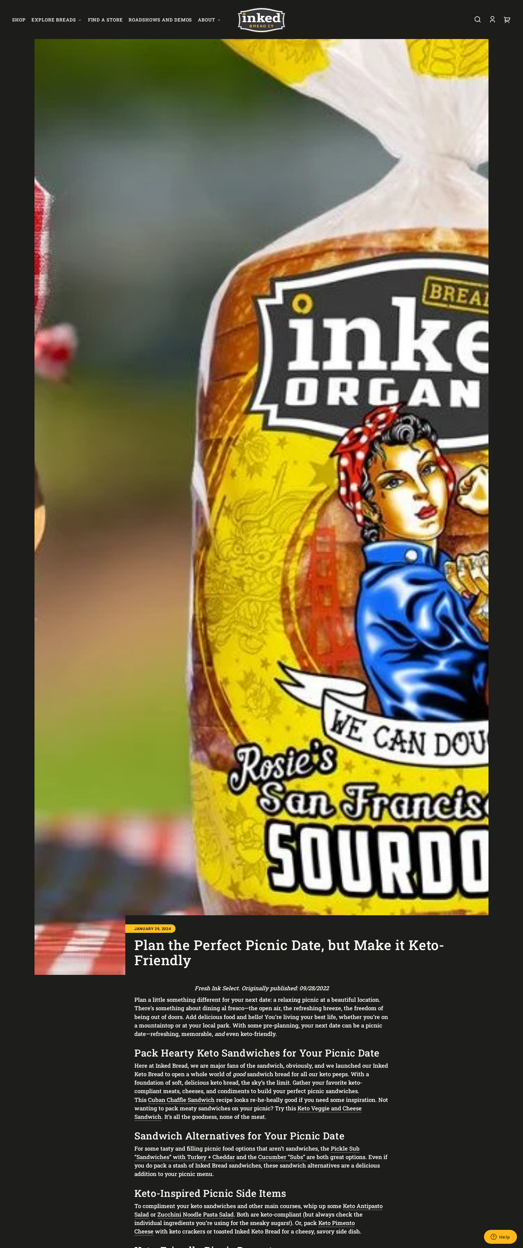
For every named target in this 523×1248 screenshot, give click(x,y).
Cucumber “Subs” (282, 1157)
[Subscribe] (306, 638)
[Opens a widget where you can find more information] (500, 1237)
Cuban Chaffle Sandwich (181, 1099)
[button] (477, 19)
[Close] (336, 602)
